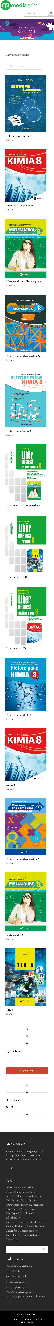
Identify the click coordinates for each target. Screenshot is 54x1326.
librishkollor (13, 1217)
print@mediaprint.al (36, 1296)
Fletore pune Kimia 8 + (20, 431)
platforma (20, 1226)
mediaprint (39, 1222)
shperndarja (12, 1230)
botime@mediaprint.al (16, 1281)
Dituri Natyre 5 (29, 1200)
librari (32, 1209)
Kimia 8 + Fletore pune (20, 205)
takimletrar (12, 1239)
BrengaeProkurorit (16, 1196)
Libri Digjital (27, 1213)
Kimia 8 (10, 784)
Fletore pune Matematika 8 (22, 859)
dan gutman (34, 1196)
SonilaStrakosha (31, 1235)
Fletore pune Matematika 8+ (23, 356)
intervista (38, 1204)
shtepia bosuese (28, 1230)
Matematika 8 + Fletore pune (23, 281)
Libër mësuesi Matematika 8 (23, 505)
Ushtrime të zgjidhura (19, 136)
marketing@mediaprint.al (18, 1287)
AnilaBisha (27, 1187)
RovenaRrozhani (35, 1226)
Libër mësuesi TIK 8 (18, 577)
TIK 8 (9, 1009)
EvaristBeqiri (13, 1204)
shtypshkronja (13, 1235)
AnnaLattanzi (13, 1191)
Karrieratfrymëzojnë (16, 1209)
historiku (26, 1204)
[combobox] (24, 66)
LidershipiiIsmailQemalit (19, 1222)
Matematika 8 (14, 935)
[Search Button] (50, 13)
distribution (12, 1200)
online (9, 1226)
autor (25, 1191)
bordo (33, 1191)
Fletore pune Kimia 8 (18, 715)
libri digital (12, 1213)
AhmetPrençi (13, 1187)
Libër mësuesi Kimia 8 (19, 648)
